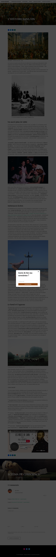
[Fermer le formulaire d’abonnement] (38, 272)
